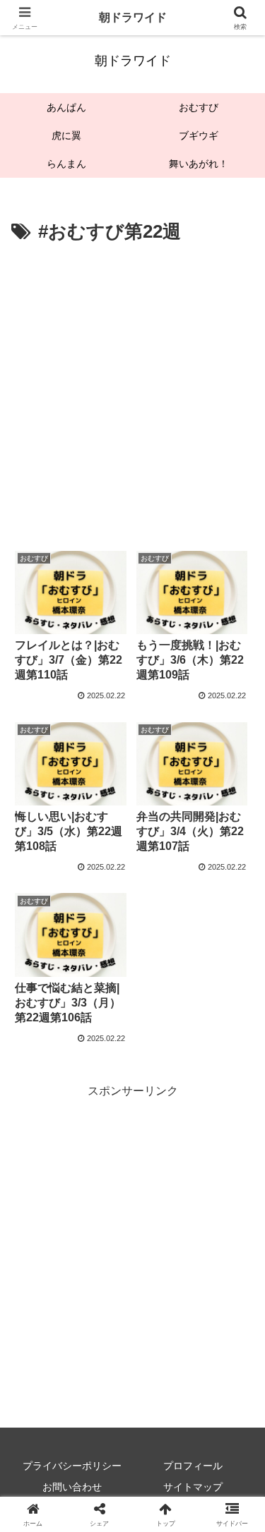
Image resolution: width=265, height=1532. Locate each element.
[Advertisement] (132, 387)
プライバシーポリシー (72, 1465)
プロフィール (193, 1465)
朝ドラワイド (133, 17)
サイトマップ (193, 1487)
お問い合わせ (72, 1487)
